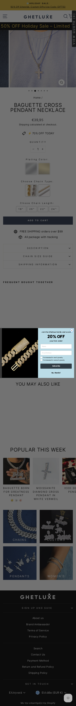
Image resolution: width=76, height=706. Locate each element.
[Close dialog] (71, 330)
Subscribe (56, 366)
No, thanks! (56, 373)
